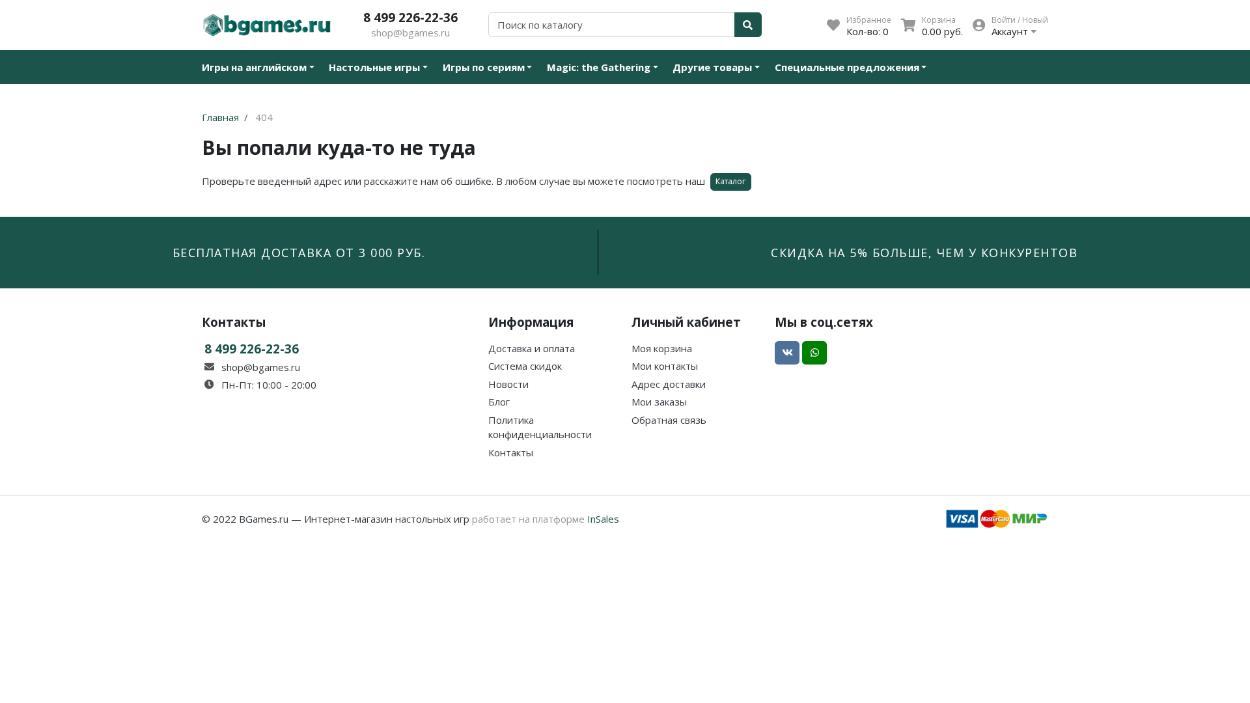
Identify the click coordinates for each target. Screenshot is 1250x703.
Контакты (510, 452)
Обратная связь (669, 419)
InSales (603, 518)
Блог (499, 401)
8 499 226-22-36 (410, 17)
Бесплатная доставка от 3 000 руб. (299, 252)
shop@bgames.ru (410, 32)
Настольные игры (374, 67)
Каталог (730, 181)
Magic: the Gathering (598, 67)
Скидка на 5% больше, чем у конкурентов (924, 252)
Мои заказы (659, 401)
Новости (508, 384)
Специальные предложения (847, 67)
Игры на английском (254, 67)
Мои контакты (665, 365)
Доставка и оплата (531, 348)
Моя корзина (662, 348)
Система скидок (525, 365)
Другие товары (712, 67)
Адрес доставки (669, 384)
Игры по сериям (484, 67)
